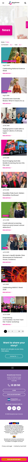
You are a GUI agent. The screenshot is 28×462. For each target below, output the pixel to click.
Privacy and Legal (7, 446)
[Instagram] (14, 408)
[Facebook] (9, 408)
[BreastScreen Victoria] (13, 3)
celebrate (6, 153)
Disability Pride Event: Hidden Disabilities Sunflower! (13, 194)
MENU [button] (16, 368)
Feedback (26, 24)
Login (14, 390)
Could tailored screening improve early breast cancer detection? (13, 225)
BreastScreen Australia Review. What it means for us (13, 100)
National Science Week (9, 61)
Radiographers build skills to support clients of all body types (13, 131)
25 (19, 331)
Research (5, 215)
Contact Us (13, 356)
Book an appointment (14, 394)
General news (7, 91)
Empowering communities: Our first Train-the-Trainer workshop (13, 320)
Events (5, 185)
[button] (25, 3)
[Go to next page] (22, 331)
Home (2, 42)
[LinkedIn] (19, 408)
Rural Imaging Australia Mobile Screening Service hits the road (14, 163)
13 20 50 (15, 385)
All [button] (11, 45)
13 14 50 (18, 400)
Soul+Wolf (23, 446)
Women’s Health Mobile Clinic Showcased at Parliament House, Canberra (14, 257)
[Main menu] (3, 3)
